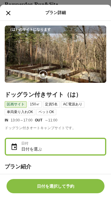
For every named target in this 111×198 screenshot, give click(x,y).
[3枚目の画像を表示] (59, 74)
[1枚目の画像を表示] (43, 74)
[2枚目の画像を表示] (51, 74)
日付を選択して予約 (55, 186)
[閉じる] (8, 13)
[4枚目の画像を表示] (68, 74)
